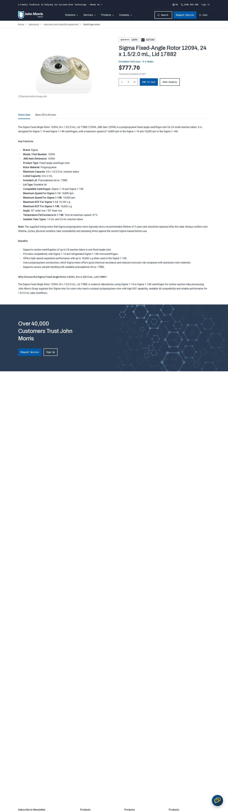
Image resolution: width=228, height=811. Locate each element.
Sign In (205, 4)
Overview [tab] (24, 114)
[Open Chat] (217, 800)
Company (124, 14)
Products (106, 14)
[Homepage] (30, 15)
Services (88, 14)
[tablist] (114, 115)
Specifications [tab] (45, 114)
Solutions (70, 14)
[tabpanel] (114, 207)
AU (176, 4)
